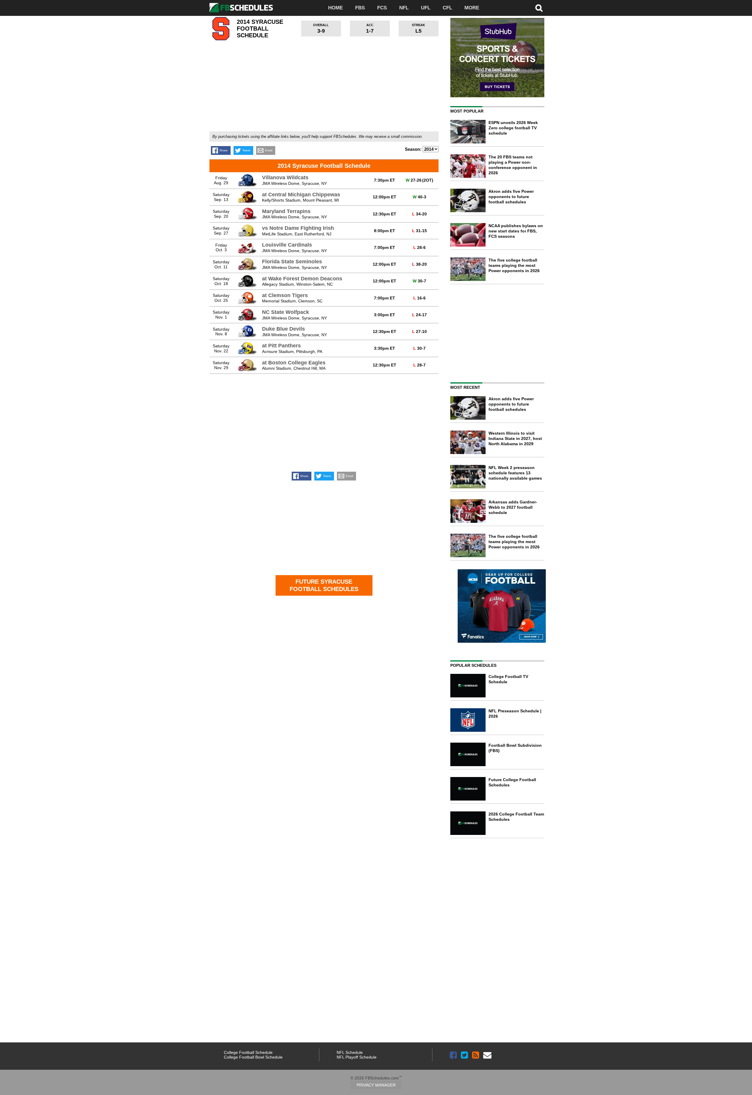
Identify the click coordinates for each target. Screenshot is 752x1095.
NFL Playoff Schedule (357, 1057)
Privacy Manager (376, 1085)
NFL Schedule (350, 1052)
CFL (447, 8)
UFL (425, 8)
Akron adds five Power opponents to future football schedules (511, 196)
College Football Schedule (248, 1052)
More (471, 8)
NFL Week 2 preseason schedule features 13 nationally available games (515, 472)
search (539, 8)
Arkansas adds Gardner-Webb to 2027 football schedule (513, 507)
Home (335, 8)
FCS (382, 8)
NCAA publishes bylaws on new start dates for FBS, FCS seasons (516, 231)
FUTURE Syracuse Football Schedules (324, 585)
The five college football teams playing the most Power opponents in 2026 (514, 265)
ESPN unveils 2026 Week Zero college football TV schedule (513, 127)
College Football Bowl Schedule (253, 1057)
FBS (360, 8)
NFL (404, 8)
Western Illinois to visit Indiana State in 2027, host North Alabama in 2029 (515, 438)
